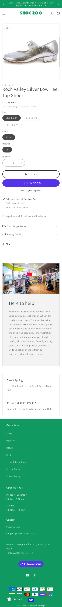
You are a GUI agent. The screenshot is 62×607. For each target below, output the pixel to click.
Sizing (9, 433)
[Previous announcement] (3, 4)
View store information (17, 207)
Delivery (10, 440)
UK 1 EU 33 (32, 118)
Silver (9, 137)
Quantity (6, 156)
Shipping (16, 107)
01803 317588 (13, 526)
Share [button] (9, 244)
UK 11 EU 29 (14, 125)
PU (7, 149)
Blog (8, 454)
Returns (10, 447)
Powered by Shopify (38, 605)
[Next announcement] (58, 4)
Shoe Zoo (26, 605)
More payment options (31, 190)
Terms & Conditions (16, 461)
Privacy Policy (13, 476)
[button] (3, 13)
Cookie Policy (13, 469)
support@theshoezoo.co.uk (21, 533)
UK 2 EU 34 (11, 117)
